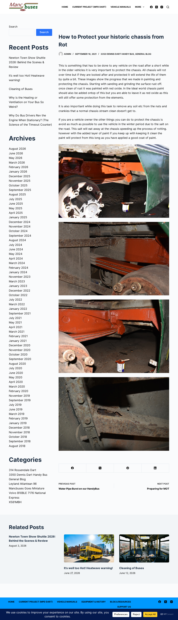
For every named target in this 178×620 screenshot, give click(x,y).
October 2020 (18, 354)
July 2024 (15, 245)
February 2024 (18, 267)
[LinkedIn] (155, 468)
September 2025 (20, 190)
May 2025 (15, 208)
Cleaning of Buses (21, 89)
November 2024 (19, 226)
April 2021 (15, 327)
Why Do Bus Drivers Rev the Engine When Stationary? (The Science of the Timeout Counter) (30, 120)
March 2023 (17, 281)
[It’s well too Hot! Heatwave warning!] (89, 548)
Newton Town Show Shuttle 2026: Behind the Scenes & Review (27, 62)
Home (65, 7)
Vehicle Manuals (121, 7)
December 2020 (19, 345)
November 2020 (19, 350)
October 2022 (18, 295)
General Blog (143, 54)
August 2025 (17, 194)
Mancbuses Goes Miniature (26, 488)
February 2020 (18, 391)
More (138, 7)
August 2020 (17, 363)
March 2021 (16, 331)
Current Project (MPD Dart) (89, 7)
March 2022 (17, 304)
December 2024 (19, 222)
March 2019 (16, 414)
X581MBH (15, 502)
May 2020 (15, 377)
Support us (124, 606)
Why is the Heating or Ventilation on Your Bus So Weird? (26, 102)
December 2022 (19, 290)
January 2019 (18, 423)
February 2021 (18, 336)
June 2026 (16, 153)
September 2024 (20, 235)
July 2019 (15, 404)
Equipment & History (94, 601)
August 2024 (17, 240)
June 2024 (16, 249)
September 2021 (20, 313)
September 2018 (20, 441)
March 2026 (17, 162)
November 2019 (19, 395)
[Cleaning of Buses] (144, 548)
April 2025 (16, 212)
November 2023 (19, 276)
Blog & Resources (120, 601)
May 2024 (15, 254)
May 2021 (15, 322)
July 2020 (15, 368)
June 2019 (15, 409)
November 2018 (19, 432)
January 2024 (18, 272)
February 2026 (18, 167)
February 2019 (18, 418)
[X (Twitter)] (156, 7)
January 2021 (18, 340)
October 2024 (18, 231)
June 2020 (16, 373)
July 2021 (15, 318)
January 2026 (18, 171)
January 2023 (18, 286)
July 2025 (15, 199)
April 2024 (16, 258)
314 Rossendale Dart (22, 470)
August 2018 (17, 446)
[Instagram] (161, 7)
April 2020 (16, 382)
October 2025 (18, 185)
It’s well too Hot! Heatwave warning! (88, 568)
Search (13, 26)
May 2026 (15, 158)
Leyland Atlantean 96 (23, 483)
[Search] (168, 7)
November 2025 (19, 180)
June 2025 (16, 203)
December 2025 (19, 176)
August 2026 (17, 148)
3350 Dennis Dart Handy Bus (117, 54)
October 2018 (18, 436)
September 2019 (20, 400)
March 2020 (17, 386)
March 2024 (17, 263)
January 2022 (18, 308)
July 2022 (15, 299)
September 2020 (20, 359)
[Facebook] (151, 7)
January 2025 (18, 217)
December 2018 (19, 427)
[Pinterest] (127, 468)
